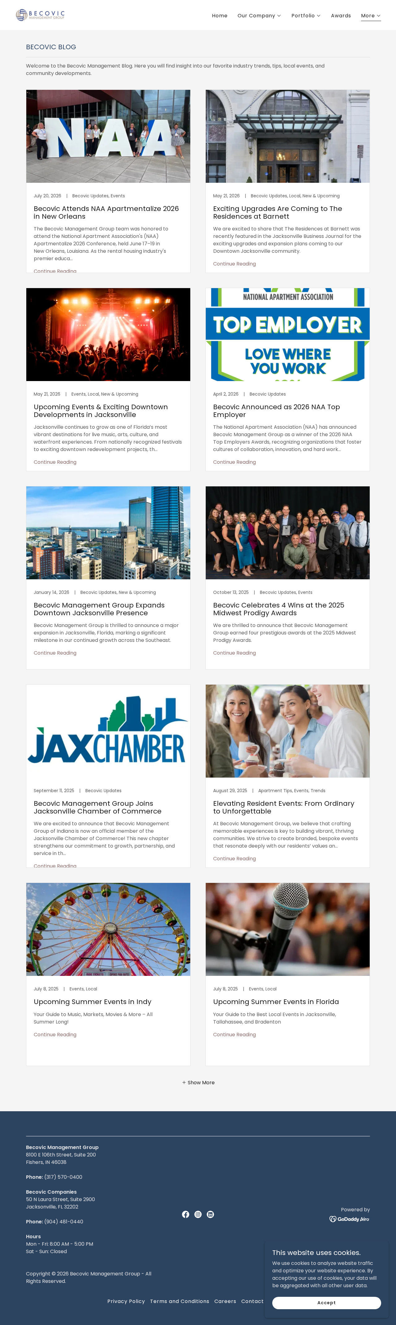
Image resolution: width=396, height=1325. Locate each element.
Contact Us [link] (256, 1301)
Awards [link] (341, 15)
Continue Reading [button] (55, 271)
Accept (326, 1303)
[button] (260, 16)
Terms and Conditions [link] (179, 1301)
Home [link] (220, 15)
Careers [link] (225, 1301)
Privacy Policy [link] (126, 1301)
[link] (40, 14)
